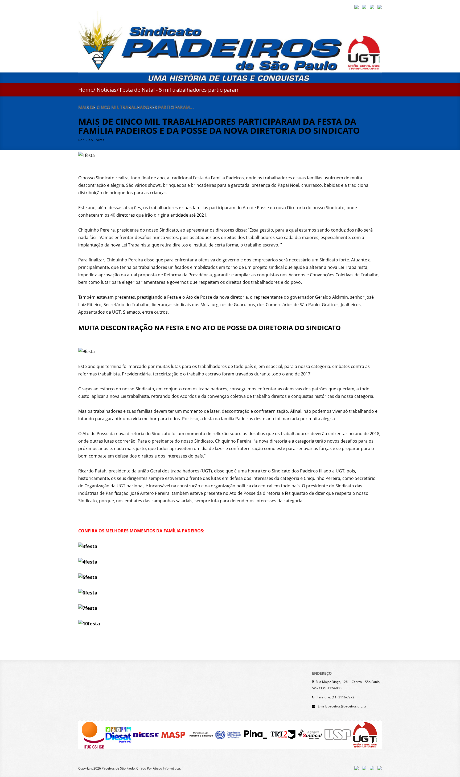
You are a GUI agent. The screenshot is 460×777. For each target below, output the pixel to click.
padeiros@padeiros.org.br (347, 706)
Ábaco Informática (166, 768)
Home (85, 89)
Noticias (107, 89)
